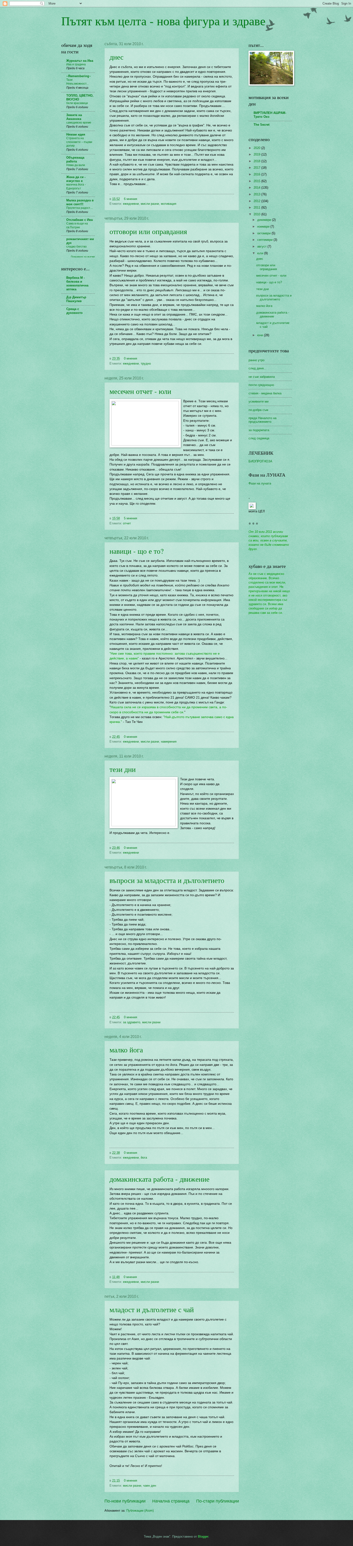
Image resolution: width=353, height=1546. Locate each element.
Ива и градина (76, 64)
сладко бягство (76, 246)
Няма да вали (75, 165)
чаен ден (149, 1485)
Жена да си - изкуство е (75, 179)
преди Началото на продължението (262, 419)
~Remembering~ (78, 76)
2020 (257, 148)
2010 (257, 214)
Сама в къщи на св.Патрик (77, 225)
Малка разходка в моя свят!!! (80, 202)
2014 (257, 187)
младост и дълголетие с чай (152, 1309)
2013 (257, 194)
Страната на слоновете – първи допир (79, 142)
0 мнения (130, 358)
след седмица (259, 438)
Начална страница (170, 1501)
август (262, 246)
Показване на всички (83, 256)
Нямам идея (75, 134)
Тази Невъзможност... (77, 81)
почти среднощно (261, 385)
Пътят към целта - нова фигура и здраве (163, 20)
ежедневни (131, 203)
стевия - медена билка (265, 393)
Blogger (203, 1536)
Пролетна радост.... (79, 208)
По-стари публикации (217, 1501)
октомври (264, 233)
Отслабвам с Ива (79, 220)
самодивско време (78, 122)
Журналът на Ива (79, 60)
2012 (257, 201)
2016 (257, 174)
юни (260, 335)
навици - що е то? (137, 551)
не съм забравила (262, 377)
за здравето (131, 1022)
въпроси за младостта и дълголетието (167, 880)
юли (260, 253)
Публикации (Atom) (140, 1510)
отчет (127, 523)
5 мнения (130, 518)
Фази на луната (260, 483)
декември (264, 220)
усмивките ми (258, 401)
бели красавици (77, 103)
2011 (257, 207)
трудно (146, 363)
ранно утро (256, 360)
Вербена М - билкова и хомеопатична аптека (77, 283)
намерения (168, 741)
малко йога (126, 1049)
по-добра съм (258, 410)
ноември (263, 226)
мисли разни (150, 203)
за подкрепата (259, 430)
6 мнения (130, 199)
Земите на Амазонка (74, 117)
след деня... (258, 368)
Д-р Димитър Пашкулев (76, 299)
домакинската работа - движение (159, 1179)
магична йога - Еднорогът (76, 186)
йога (144, 1157)
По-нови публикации (125, 1501)
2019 (257, 154)
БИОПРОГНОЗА (260, 461)
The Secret (261, 124)
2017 (257, 167)
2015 (257, 181)
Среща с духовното (74, 311)
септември (265, 240)
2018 (257, 161)
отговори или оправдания (148, 231)
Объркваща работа (75, 159)
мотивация (168, 203)
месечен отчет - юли (140, 391)
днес (116, 57)
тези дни (123, 769)
